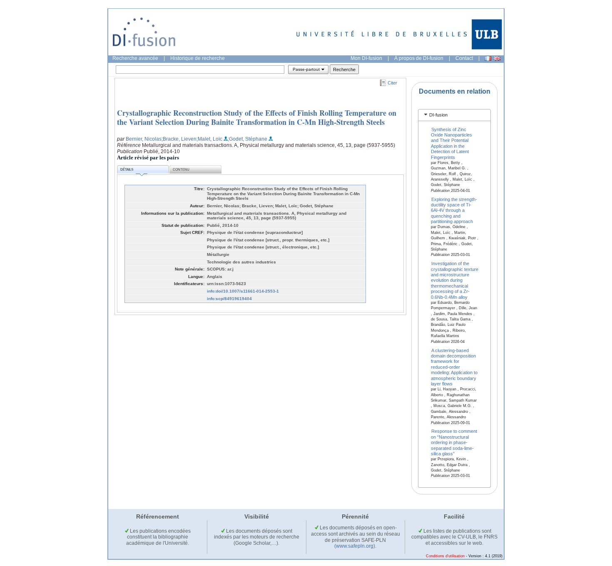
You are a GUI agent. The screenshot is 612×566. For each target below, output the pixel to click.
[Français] (488, 58)
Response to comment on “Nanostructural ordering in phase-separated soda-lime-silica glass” (454, 442)
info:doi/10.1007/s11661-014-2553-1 (243, 291)
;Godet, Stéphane (247, 139)
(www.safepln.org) (354, 546)
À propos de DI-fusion (418, 58)
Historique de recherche (197, 58)
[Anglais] (497, 58)
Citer (392, 82)
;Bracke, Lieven (179, 139)
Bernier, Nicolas (144, 139)
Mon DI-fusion (366, 58)
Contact (464, 58)
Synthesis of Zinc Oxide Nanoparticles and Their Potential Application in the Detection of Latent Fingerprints (451, 143)
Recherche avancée (135, 58)
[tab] (454, 115)
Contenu (181, 169)
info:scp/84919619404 (229, 298)
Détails (126, 169)
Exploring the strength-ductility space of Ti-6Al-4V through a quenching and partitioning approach (454, 210)
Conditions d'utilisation (445, 556)
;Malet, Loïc (209, 139)
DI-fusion (438, 114)
